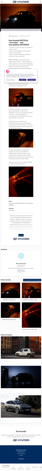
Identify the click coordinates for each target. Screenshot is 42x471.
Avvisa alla (23, 79)
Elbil (13, 210)
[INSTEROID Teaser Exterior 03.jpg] (31, 290)
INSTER (10, 210)
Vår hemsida (21, 458)
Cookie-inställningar (10, 79)
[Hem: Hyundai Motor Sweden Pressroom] (20, 2)
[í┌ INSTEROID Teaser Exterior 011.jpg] (10, 290)
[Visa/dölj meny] (2, 2)
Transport (23, 203)
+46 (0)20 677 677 (21, 271)
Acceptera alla (32, 79)
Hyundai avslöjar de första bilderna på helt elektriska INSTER (21, 393)
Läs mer (21, 235)
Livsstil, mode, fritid (13, 203)
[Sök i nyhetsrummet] (40, 2)
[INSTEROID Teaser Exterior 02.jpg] (10, 310)
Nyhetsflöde (34, 467)
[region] (21, 76)
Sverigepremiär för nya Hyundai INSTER (14, 364)
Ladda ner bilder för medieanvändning (32, 280)
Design (18, 203)
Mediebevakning (5, 467)
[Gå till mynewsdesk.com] (5, 465)
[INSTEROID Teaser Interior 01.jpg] (31, 315)
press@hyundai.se (21, 270)
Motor (26, 203)
